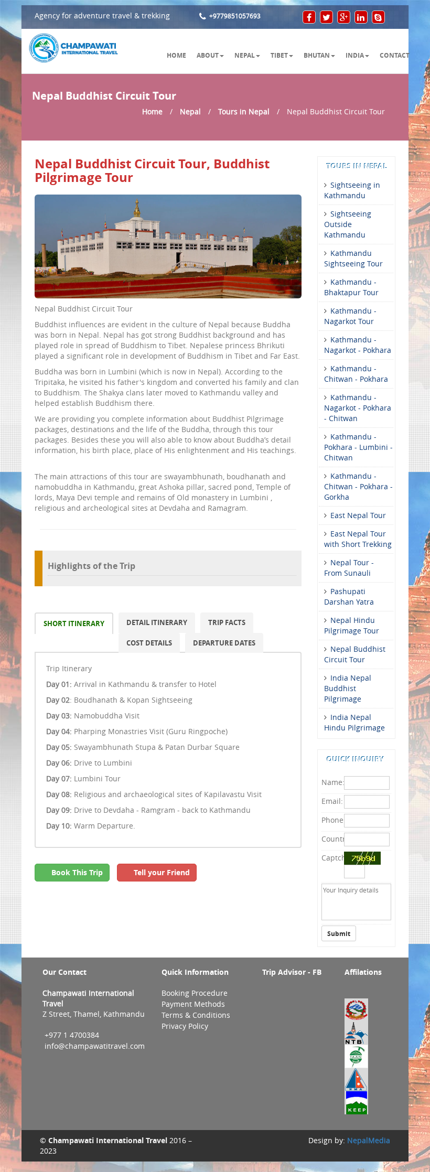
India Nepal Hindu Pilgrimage (354, 723)
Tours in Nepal (244, 111)
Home (176, 55)
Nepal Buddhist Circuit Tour (354, 654)
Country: (331, 839)
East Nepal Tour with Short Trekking (358, 539)
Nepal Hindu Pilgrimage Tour (351, 626)
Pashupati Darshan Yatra (349, 597)
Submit (338, 933)
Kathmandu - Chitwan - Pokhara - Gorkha (358, 486)
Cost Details (149, 643)
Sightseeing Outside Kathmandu (347, 224)
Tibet (279, 55)
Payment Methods (193, 1004)
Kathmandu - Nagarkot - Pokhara (357, 345)
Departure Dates (224, 643)
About (208, 55)
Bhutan (317, 55)
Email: (331, 801)
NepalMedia (368, 1140)
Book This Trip (75, 872)
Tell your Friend (160, 872)
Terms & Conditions (196, 1015)
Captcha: (331, 858)
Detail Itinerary (156, 622)
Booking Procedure (195, 993)
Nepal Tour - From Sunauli (349, 568)
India (355, 55)
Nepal (244, 55)
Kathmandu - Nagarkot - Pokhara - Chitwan (357, 408)
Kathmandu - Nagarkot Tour (350, 316)
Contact (395, 55)
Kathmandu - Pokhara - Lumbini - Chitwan (358, 447)
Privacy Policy (185, 1026)
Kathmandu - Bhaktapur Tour (351, 287)
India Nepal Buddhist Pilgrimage (347, 688)
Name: (331, 782)
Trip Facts (226, 622)
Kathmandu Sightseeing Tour (353, 258)
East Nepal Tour (358, 515)
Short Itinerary (74, 623)
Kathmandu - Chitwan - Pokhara (356, 374)
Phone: (331, 820)
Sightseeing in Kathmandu (352, 190)
